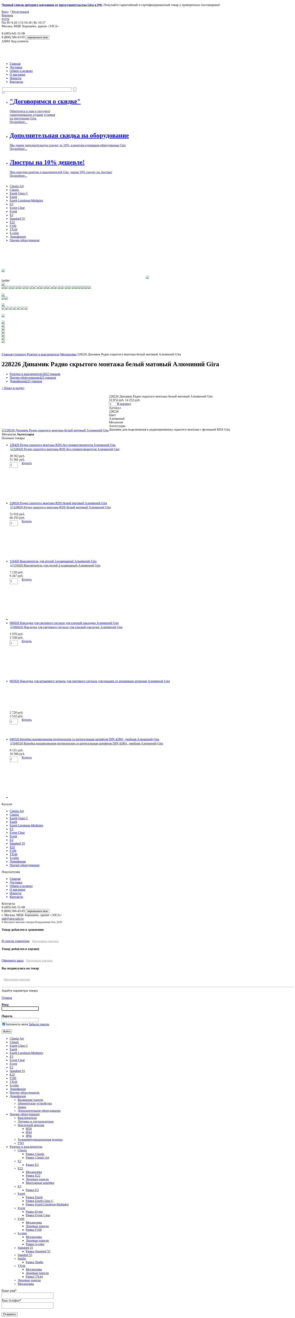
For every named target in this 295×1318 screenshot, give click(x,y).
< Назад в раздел (13, 388)
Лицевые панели (37, 1179)
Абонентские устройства (35, 1103)
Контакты (16, 81)
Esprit (13, 197)
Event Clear (17, 207)
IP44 (29, 1132)
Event (13, 211)
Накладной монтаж (31, 1125)
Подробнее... (18, 122)
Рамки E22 (33, 1175)
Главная (15, 63)
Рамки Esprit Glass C (39, 1201)
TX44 (13, 229)
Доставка (16, 67)
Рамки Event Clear (38, 1215)
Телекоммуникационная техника (40, 1139)
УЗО (21, 1143)
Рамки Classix (35, 1154)
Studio (22, 1258)
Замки (22, 1107)
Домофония (18, 236)
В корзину (124, 404)
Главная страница (14, 354)
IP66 (29, 1136)
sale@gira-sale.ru (12, 918)
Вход (5, 11)
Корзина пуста (7, 17)
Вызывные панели (30, 1100)
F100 (13, 226)
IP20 (29, 1128)
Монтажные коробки (40, 1182)
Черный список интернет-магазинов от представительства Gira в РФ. (52, 5)
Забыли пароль (39, 1024)
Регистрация (20, 11)
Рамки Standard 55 (38, 1251)
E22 (12, 222)
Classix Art (17, 186)
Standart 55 (25, 1255)
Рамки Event (34, 1211)
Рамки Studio (34, 1262)
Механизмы (68, 354)
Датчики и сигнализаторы (36, 1121)
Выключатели (27, 1118)
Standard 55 (17, 218)
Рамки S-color (35, 1244)
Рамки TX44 (34, 1276)
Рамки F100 (34, 1229)
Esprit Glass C (19, 193)
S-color (14, 233)
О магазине (17, 74)
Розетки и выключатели (43, 354)
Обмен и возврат (21, 71)
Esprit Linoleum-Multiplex (26, 200)
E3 (11, 204)
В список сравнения (15, 941)
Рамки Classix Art (37, 1157)
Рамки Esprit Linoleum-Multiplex (47, 1204)
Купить (27, 463)
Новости (15, 78)
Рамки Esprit (34, 1197)
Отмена (7, 997)
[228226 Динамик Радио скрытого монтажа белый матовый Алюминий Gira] (55, 430)
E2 (11, 215)
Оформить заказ (12, 960)
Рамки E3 (32, 1190)
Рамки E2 (32, 1164)
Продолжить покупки (45, 941)
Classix (14, 189)
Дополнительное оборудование (39, 1110)
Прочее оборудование (25, 240)
